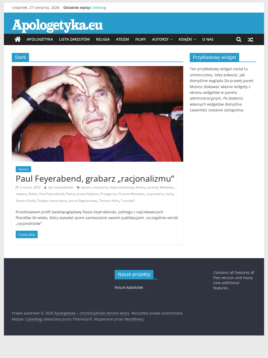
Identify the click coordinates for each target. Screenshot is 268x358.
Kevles (140, 187)
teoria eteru (58, 200)
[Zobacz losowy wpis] (250, 39)
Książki (185, 39)
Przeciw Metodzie (131, 194)
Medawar (167, 187)
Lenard (152, 187)
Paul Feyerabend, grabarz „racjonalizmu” (95, 178)
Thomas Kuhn (109, 200)
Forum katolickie (129, 287)
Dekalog (99, 7)
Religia (103, 39)
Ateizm (122, 39)
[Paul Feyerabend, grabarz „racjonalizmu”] (97, 69)
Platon (70, 194)
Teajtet (42, 200)
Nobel (33, 194)
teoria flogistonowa (83, 200)
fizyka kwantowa (122, 187)
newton (21, 194)
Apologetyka (40, 39)
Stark (169, 194)
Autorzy (160, 39)
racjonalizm (154, 194)
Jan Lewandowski (61, 187)
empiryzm (100, 187)
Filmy (140, 39)
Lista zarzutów (74, 39)
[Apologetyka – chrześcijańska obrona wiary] (18, 39)
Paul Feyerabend (51, 194)
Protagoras (108, 194)
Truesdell (128, 200)
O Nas (208, 39)
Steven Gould (25, 200)
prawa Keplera (87, 194)
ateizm (86, 187)
